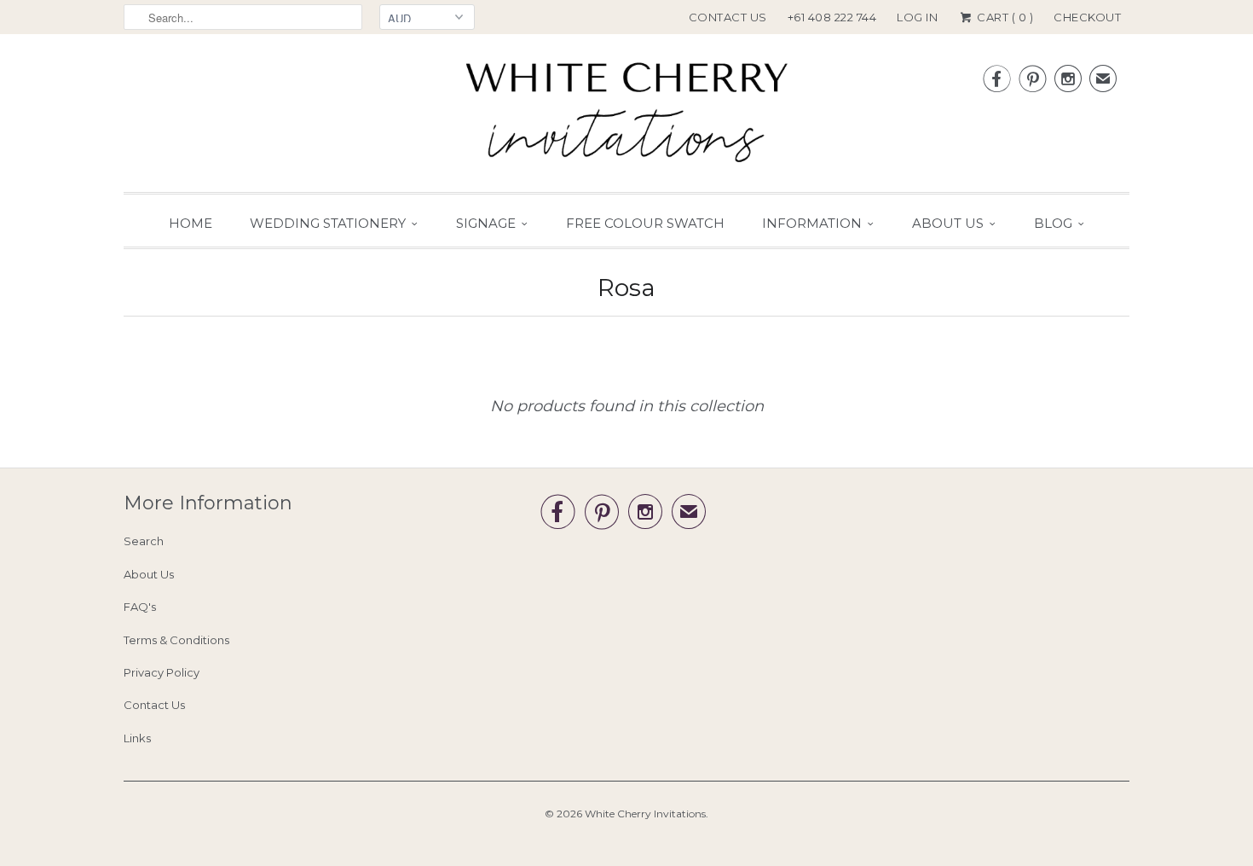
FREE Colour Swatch (645, 223)
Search (144, 541)
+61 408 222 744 (832, 17)
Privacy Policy (161, 672)
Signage (486, 223)
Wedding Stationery (328, 223)
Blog (1053, 223)
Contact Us (728, 17)
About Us (948, 223)
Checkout (1087, 17)
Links (137, 738)
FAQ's (140, 606)
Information (812, 223)
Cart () (1003, 17)
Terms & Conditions (176, 640)
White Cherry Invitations (645, 813)
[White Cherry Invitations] (626, 117)
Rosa (626, 287)
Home (190, 223)
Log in (917, 17)
